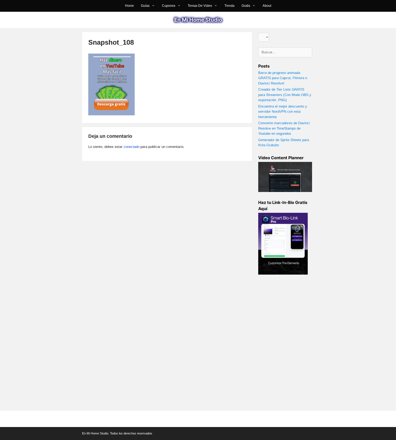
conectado (131, 147)
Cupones (168, 5)
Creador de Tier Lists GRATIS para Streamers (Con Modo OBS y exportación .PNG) (284, 95)
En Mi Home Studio (198, 20)
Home (129, 5)
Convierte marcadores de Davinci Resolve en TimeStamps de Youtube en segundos (284, 128)
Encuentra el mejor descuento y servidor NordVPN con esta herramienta (282, 111)
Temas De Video (200, 5)
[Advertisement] (285, 343)
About (267, 5)
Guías (145, 5)
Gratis (246, 5)
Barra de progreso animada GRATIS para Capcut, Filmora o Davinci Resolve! (282, 78)
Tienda (229, 5)
